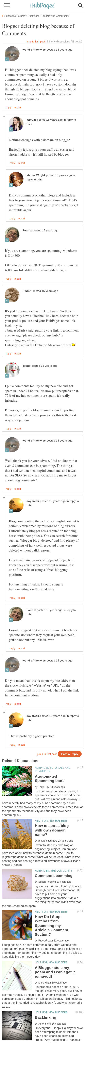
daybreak (32, 501)
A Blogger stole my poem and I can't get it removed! (55, 972)
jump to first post (47, 754)
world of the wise (34, 49)
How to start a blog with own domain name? (52, 830)
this (29, 124)
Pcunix (27, 230)
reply (8, 107)
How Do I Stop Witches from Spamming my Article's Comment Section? (51, 926)
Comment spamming (54, 876)
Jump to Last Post (35, 41)
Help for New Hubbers (51, 820)
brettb (27, 365)
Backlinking (45, 1017)
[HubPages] (42, 5)
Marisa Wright (35, 175)
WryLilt (31, 119)
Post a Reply (69, 754)
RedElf (27, 290)
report (17, 107)
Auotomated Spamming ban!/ (49, 778)
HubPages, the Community (53, 870)
